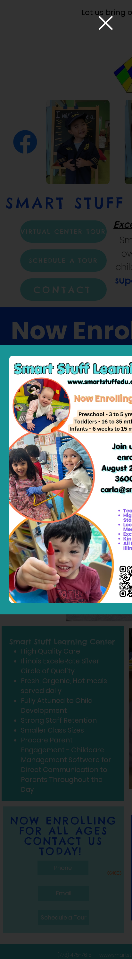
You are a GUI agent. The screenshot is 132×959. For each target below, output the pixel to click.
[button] (106, 23)
